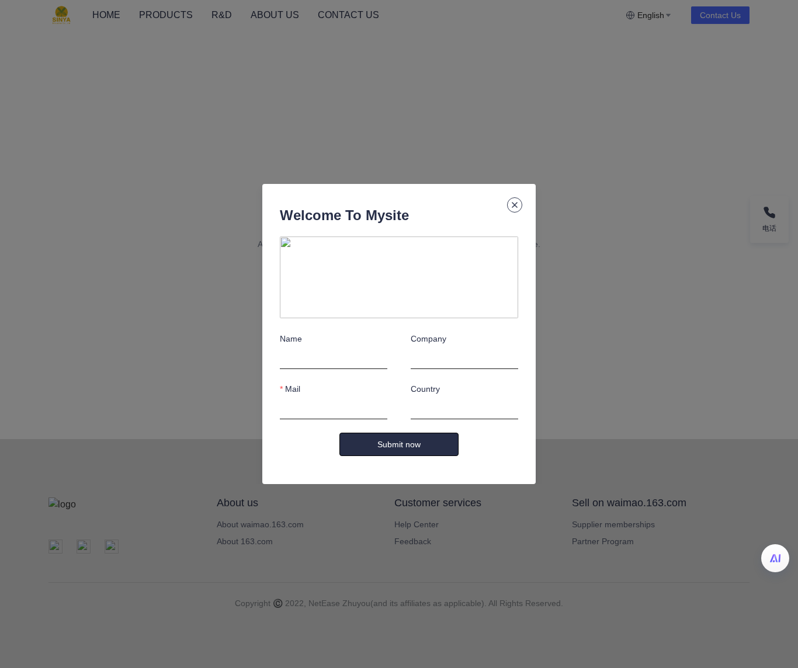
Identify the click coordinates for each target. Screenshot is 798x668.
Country (425, 389)
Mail (292, 389)
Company (428, 338)
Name (291, 338)
